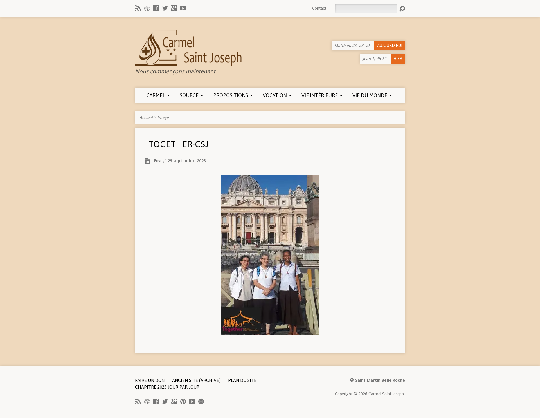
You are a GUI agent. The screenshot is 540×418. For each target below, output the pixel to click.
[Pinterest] (183, 401)
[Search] (402, 9)
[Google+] (174, 8)
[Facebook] (156, 8)
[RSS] (138, 8)
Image (163, 117)
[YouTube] (183, 8)
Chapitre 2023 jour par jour (167, 387)
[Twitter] (165, 8)
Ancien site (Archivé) (196, 380)
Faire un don (150, 380)
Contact (319, 8)
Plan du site (242, 380)
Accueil (146, 117)
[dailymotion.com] (201, 401)
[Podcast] (147, 8)
